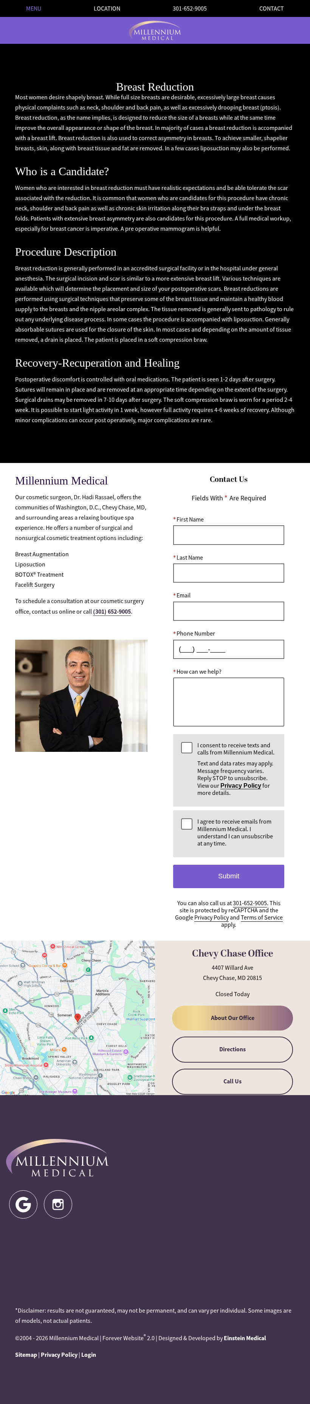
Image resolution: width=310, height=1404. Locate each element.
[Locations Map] (77, 1017)
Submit (228, 876)
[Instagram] (58, 1204)
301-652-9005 (250, 903)
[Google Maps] (23, 1204)
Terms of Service (262, 917)
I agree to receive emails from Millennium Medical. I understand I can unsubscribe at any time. (235, 832)
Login (88, 1355)
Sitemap (26, 1355)
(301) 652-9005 (112, 612)
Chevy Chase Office (232, 954)
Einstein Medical (245, 1338)
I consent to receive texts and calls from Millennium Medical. (235, 769)
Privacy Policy (240, 785)
